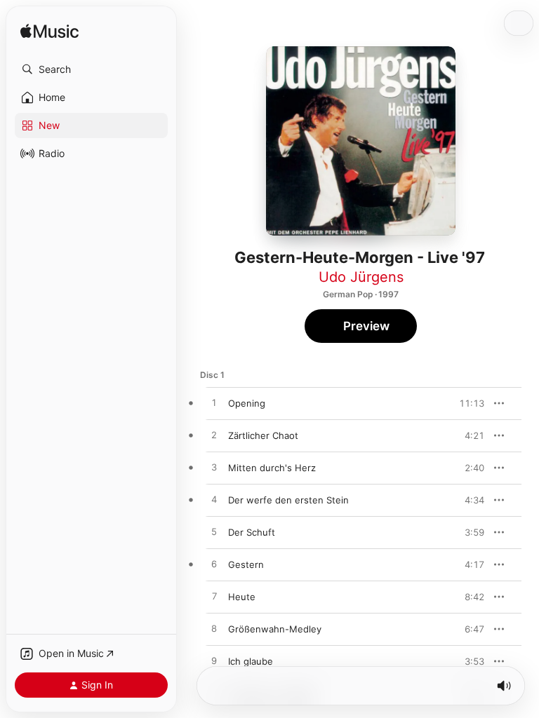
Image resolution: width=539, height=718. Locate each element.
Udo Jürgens (361, 277)
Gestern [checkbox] (246, 564)
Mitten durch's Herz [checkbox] (272, 467)
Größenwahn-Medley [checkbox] (274, 629)
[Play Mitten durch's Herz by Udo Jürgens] (214, 467)
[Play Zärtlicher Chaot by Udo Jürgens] (214, 435)
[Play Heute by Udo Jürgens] (214, 596)
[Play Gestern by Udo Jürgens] (214, 564)
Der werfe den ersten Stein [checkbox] (288, 500)
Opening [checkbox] (246, 403)
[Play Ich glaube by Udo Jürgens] (214, 661)
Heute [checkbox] (241, 596)
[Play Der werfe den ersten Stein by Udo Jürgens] (214, 500)
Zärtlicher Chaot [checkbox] (263, 435)
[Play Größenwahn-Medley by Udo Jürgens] (214, 629)
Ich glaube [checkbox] (250, 661)
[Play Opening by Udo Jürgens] (214, 403)
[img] (49, 32)
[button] (91, 69)
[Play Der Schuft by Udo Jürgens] (214, 532)
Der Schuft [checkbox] (251, 532)
